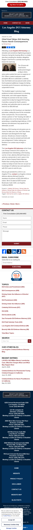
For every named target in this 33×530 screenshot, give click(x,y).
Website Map (16, 495)
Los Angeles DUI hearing (18, 51)
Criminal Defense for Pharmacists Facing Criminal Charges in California (16, 372)
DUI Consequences (10, 290)
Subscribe (16, 267)
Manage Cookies (11, 528)
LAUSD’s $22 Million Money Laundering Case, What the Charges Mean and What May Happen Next (16, 363)
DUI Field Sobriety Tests (12, 322)
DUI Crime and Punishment (13, 287)
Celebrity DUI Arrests (13, 188)
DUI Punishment (9, 300)
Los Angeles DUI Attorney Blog (16, 14)
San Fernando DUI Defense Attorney (16, 318)
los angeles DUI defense (22, 194)
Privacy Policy (16, 479)
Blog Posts (16, 500)
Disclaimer (16, 484)
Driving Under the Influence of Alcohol (17, 190)
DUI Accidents (8, 315)
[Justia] (18, 251)
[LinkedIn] (14, 251)
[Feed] (23, 251)
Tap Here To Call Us (16, 5)
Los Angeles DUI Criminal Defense (15, 326)
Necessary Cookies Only (11, 524)
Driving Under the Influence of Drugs (11, 192)
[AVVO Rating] (16, 276)
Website (16, 473)
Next (18, 204)
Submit (16, 243)
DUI (5, 311)
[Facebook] (4, 251)
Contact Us (16, 23)
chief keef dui (10, 194)
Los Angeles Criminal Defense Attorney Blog (15, 351)
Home (5, 23)
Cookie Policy (7, 516)
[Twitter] (9, 251)
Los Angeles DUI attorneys (14, 148)
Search (29, 341)
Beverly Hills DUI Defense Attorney (15, 329)
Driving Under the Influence (13, 304)
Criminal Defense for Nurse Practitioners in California (16, 380)
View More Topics (8, 333)
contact (14, 174)
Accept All (11, 520)
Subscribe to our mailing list (11, 260)
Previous (5, 204)
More (27, 23)
